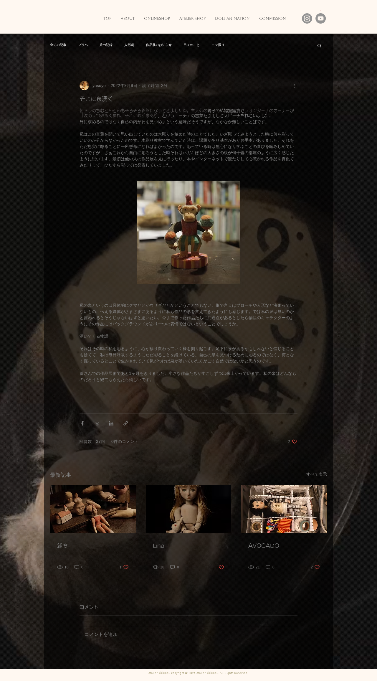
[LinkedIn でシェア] (111, 423)
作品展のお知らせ (159, 45)
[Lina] (189, 509)
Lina (158, 545)
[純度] (93, 509)
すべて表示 (316, 474)
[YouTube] (320, 18)
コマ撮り (217, 45)
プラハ (83, 45)
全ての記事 (58, 45)
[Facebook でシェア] (82, 423)
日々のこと (191, 45)
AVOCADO (263, 545)
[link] (320, 10)
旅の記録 (106, 45)
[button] (319, 45)
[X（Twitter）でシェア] (97, 423)
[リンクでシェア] (125, 423)
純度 (62, 545)
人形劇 (129, 45)
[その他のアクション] (293, 85)
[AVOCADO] (284, 509)
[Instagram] (307, 18)
